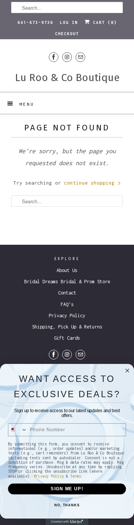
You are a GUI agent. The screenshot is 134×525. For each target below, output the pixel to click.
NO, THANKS (67, 505)
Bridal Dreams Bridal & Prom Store (67, 281)
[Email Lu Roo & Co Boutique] (80, 57)
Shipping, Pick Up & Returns (67, 327)
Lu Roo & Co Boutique (67, 77)
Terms (75, 475)
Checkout (67, 33)
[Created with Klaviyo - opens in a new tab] (66, 522)
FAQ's (67, 304)
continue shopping (91, 183)
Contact (67, 293)
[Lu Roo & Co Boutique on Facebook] (53, 57)
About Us (67, 270)
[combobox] (17, 430)
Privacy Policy (67, 315)
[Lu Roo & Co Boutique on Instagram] (67, 57)
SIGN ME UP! (67, 489)
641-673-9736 (35, 22)
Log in (69, 22)
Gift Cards (67, 338)
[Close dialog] (127, 371)
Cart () (103, 22)
